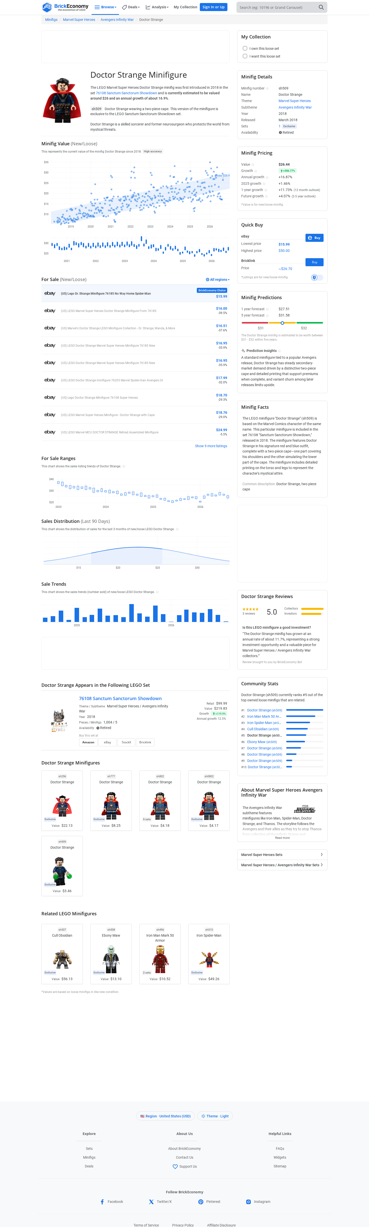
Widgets (280, 1157)
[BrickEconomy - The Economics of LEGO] (65, 7)
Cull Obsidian (263, 729)
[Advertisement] (135, 44)
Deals (89, 1166)
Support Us (188, 1166)
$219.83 (220, 708)
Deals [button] (132, 7)
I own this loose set (264, 49)
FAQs (280, 1149)
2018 (91, 717)
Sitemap (280, 1166)
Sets (89, 1149)
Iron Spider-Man (265, 723)
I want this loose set (265, 56)
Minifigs (51, 20)
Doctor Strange (264, 710)
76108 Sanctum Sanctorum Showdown (126, 93)
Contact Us (184, 1157)
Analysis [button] (159, 7)
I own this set (195, 736)
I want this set (196, 744)
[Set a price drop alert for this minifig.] (317, 277)
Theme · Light (218, 1116)
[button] (123, 466)
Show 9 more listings (211, 446)
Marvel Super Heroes (79, 20)
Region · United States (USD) (168, 1116)
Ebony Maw (262, 742)
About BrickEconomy (184, 1149)
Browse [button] (107, 7)
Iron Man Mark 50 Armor (272, 716)
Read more (282, 836)
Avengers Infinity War (117, 20)
